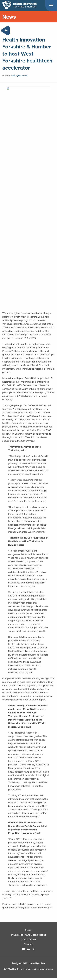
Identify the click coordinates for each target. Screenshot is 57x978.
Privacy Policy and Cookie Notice (28, 934)
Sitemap (28, 944)
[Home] (19, 5)
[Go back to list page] (5, 31)
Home (28, 930)
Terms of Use (28, 939)
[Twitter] (33, 949)
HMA (42, 963)
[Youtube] (23, 949)
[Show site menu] (51, 5)
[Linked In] (28, 949)
